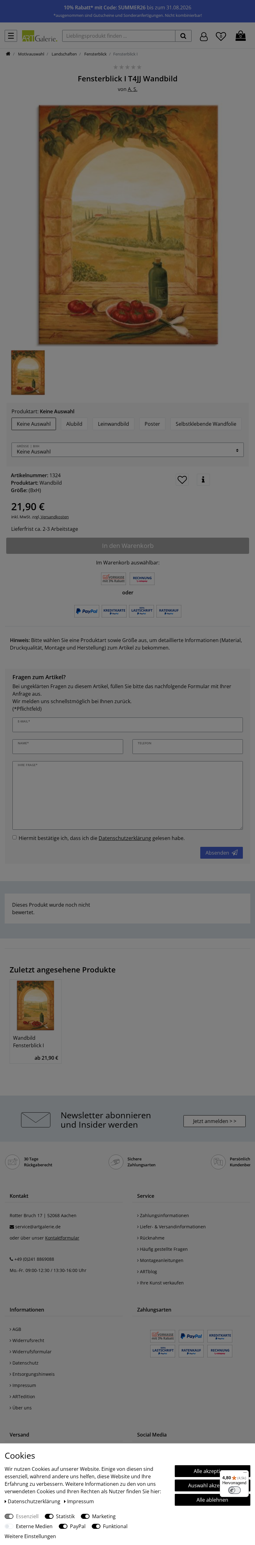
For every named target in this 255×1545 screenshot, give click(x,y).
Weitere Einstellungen (30, 1536)
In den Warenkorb (128, 545)
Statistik (65, 1516)
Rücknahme (152, 1238)
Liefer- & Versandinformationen (172, 1227)
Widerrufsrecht (27, 1340)
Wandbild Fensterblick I (28, 1041)
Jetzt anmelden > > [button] (214, 1121)
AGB (16, 1329)
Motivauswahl (30, 54)
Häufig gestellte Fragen (163, 1249)
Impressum (23, 1385)
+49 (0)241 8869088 (34, 1259)
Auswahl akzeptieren (212, 1485)
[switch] (234, 1490)
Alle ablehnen (212, 1499)
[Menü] (245, 1474)
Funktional (115, 1526)
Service (145, 1195)
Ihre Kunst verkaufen (161, 1283)
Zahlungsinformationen (164, 1215)
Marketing (104, 1516)
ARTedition (23, 1396)
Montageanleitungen (161, 1260)
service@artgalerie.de (38, 1227)
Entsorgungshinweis (33, 1374)
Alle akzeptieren (212, 1471)
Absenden (217, 852)
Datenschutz (25, 1363)
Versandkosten (54, 517)
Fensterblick (95, 54)
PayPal (78, 1526)
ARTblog (148, 1271)
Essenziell (27, 1516)
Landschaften (64, 54)
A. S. (132, 89)
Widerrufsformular (31, 1352)
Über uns (21, 1408)
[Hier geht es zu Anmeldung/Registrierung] (204, 36)
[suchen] (183, 36)
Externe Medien (34, 1526)
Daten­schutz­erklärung (35, 1501)
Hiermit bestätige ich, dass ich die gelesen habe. (102, 838)
